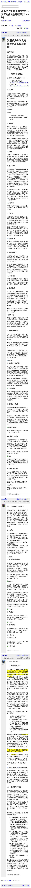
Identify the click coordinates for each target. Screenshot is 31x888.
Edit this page (25, 885)
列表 (12, 25)
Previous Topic (6, 20)
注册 (28, 2)
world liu (4, 32)
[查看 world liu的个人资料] (3, 39)
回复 (17, 32)
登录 (25, 2)
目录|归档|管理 (11, 2)
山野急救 (19, 2)
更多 (26, 32)
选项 (26, 28)
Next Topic (26, 20)
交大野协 (3, 2)
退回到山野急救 (6, 880)
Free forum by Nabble (7, 885)
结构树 (19, 25)
